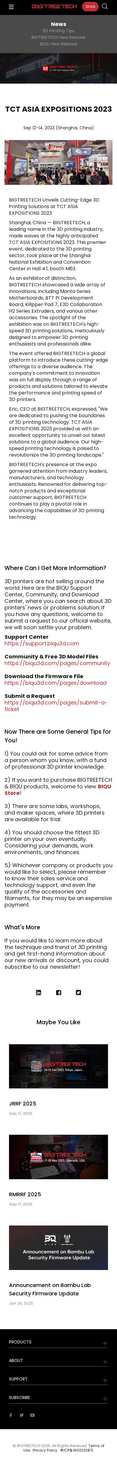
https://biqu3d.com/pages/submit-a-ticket (56, 706)
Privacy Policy (45, 1450)
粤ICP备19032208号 (77, 1450)
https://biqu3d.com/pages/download (55, 683)
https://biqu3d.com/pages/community (57, 663)
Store (90, 6)
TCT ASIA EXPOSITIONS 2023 (58, 109)
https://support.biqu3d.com (41, 643)
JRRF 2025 (22, 1103)
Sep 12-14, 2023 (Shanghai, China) (58, 128)
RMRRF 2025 (25, 1194)
